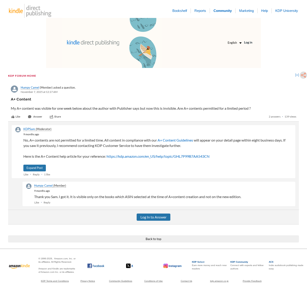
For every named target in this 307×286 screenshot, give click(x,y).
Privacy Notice (87, 281)
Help (264, 11)
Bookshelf (179, 11)
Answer (37, 116)
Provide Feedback (252, 281)
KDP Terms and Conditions (55, 281)
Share (57, 116)
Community (223, 11)
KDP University (286, 11)
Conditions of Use (153, 281)
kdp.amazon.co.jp (219, 281)
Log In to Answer (153, 217)
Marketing (246, 11)
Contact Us (186, 281)
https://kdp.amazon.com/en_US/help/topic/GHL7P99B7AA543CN (158, 156)
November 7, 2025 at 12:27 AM (39, 92)
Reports (200, 11)
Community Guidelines (120, 281)
